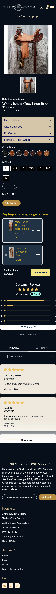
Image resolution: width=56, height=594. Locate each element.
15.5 (31, 168)
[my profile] (41, 7)
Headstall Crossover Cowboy (21, 252)
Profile (5, 564)
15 (23, 168)
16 (39, 168)
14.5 (14, 168)
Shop (5, 560)
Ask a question (28, 334)
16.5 (48, 168)
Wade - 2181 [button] (10, 426)
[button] (28, 120)
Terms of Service (10, 527)
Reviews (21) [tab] (14, 348)
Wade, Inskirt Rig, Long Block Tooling (21, 225)
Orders (6, 555)
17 (6, 178)
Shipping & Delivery (12, 536)
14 (6, 168)
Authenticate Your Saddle (15, 523)
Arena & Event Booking (14, 514)
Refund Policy (9, 541)
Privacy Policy (9, 532)
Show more (26, 440)
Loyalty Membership (12, 569)
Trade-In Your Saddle (13, 518)
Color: (8, 147)
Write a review (28, 327)
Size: (6, 162)
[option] (28, 49)
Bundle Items (40, 272)
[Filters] (3, 356)
